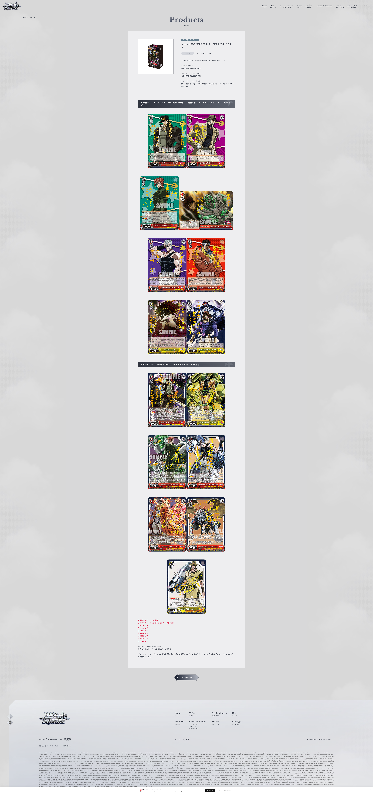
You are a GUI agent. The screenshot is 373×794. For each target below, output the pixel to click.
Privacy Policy (179, 792)
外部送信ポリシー (68, 746)
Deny (219, 790)
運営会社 (41, 746)
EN (367, 6)
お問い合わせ (313, 739)
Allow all (210, 790)
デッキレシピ (194, 728)
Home (25, 17)
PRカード (193, 726)
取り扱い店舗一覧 (326, 739)
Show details (228, 790)
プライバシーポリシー (53, 746)
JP (362, 6)
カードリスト (194, 724)
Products (32, 17)
